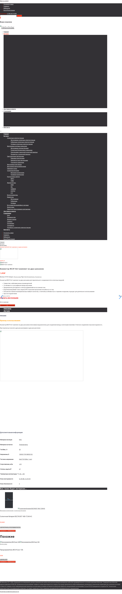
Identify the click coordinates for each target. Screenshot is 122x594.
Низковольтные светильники (19, 58)
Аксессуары (10, 105)
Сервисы (9, 119)
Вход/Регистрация (9, 10)
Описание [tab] (7, 309)
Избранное (7, 8)
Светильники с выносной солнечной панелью (24, 50)
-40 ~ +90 (22, 474)
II (19, 484)
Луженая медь (23, 444)
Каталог (6, 34)
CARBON (13, 86)
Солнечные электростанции (15, 36)
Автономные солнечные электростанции (23, 38)
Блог (8, 113)
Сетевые (13, 101)
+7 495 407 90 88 (12, 13)
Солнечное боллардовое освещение (21, 48)
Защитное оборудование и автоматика (18, 107)
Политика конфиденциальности (9, 591)
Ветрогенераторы (12, 93)
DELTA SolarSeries (29, 277)
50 (20, 449)
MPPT (12, 76)
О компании (7, 111)
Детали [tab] (7, 311)
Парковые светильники (17, 56)
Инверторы (10, 95)
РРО (20, 439)
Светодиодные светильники (15, 54)
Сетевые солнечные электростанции (22, 42)
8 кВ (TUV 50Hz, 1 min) (25, 459)
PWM (12, 78)
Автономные (14, 97)
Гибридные (14, 99)
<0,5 (20, 464)
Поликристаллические (17, 72)
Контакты (7, 127)
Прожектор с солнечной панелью (20, 52)
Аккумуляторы (11, 80)
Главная (6, 32)
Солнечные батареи (13, 68)
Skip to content (4, 1)
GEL (12, 84)
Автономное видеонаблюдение (16, 64)
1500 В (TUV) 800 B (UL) (26, 454)
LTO (12, 90)
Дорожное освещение (17, 60)
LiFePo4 (13, 89)
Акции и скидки (11, 117)
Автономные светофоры (14, 62)
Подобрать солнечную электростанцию (19, 125)
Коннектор (38, 277)
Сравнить (6, 6)
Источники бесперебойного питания (18, 103)
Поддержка (10, 121)
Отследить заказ (8, 4)
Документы (10, 123)
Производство (11, 115)
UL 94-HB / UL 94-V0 (24, 479)
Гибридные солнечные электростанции (22, 40)
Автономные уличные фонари (19, 46)
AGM (12, 82)
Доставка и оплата (10, 109)
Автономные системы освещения (17, 44)
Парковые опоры (12, 66)
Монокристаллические (17, 70)
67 (20, 469)
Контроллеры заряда (13, 74)
